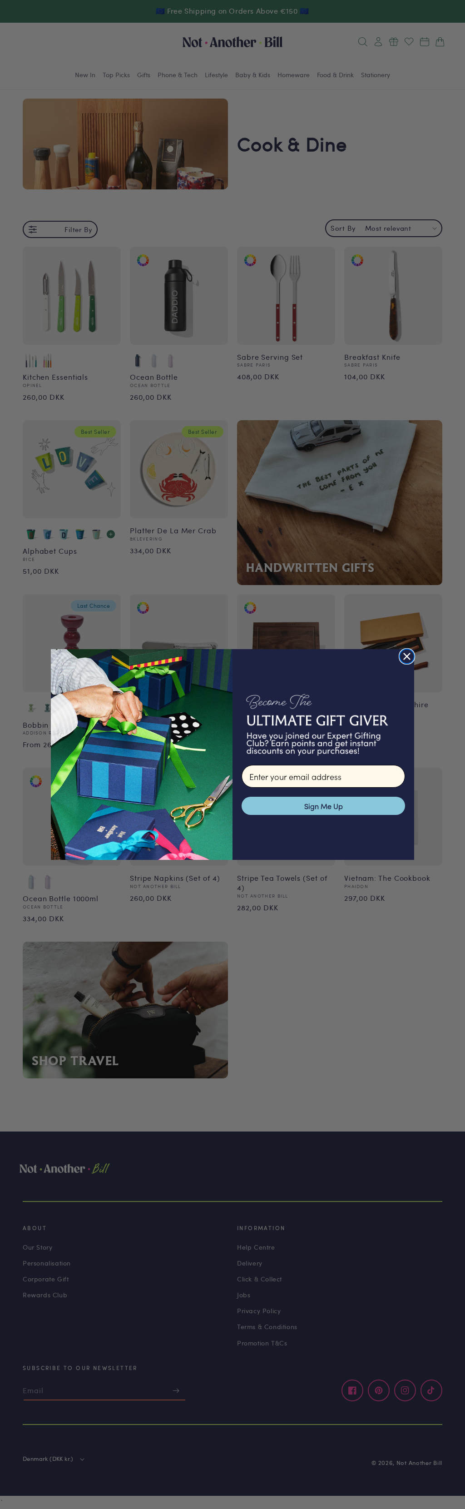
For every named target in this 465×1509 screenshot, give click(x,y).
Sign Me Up (323, 806)
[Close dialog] (407, 656)
